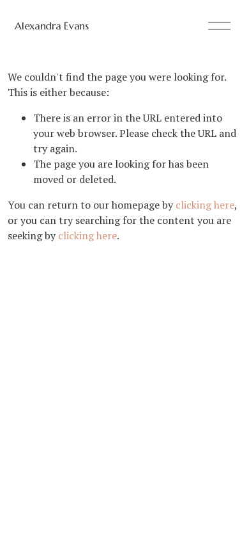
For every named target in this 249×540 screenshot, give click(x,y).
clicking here (205, 205)
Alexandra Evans (51, 25)
